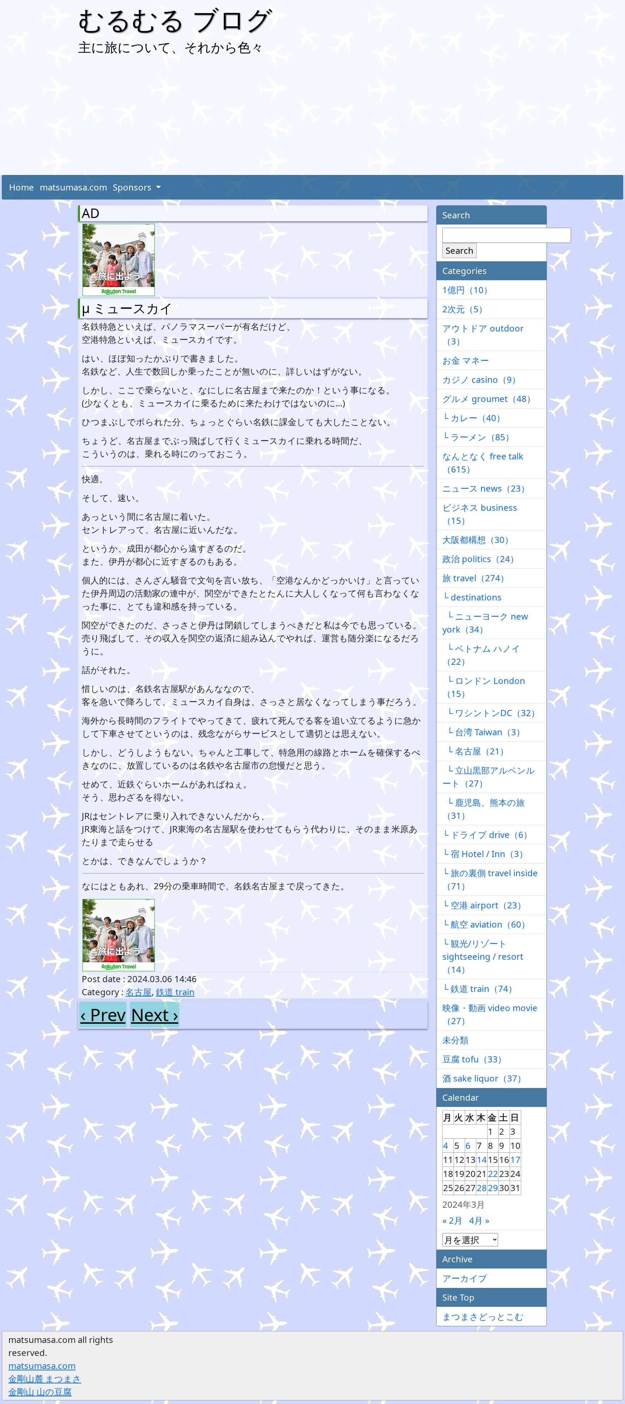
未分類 (455, 1040)
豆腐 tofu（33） (474, 1059)
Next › (154, 1014)
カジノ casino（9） (481, 379)
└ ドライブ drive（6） (487, 834)
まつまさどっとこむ (483, 1316)
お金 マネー (465, 360)
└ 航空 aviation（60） (486, 924)
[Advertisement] (312, 117)
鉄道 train (175, 992)
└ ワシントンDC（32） (491, 713)
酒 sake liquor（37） (484, 1078)
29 (493, 1188)
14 (482, 1159)
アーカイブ (464, 1278)
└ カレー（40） (473, 418)
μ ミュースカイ (127, 308)
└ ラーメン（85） (478, 437)
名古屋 (139, 992)
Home (21, 187)
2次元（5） (464, 309)
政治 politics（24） (480, 559)
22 (493, 1174)
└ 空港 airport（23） (484, 905)
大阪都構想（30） (477, 539)
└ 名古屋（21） (475, 751)
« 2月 (452, 1220)
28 (482, 1188)
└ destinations (472, 597)
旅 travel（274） (475, 578)
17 (515, 1159)
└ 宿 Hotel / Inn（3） (485, 854)
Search (459, 250)
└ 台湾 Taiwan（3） (483, 732)
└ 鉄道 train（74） (479, 988)
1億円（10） (467, 290)
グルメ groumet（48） (488, 398)
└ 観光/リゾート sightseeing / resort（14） (482, 956)
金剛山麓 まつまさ (44, 1378)
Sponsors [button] (133, 187)
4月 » (479, 1220)
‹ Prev (103, 1014)
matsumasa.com (73, 187)
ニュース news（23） (486, 488)
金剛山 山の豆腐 (40, 1391)
